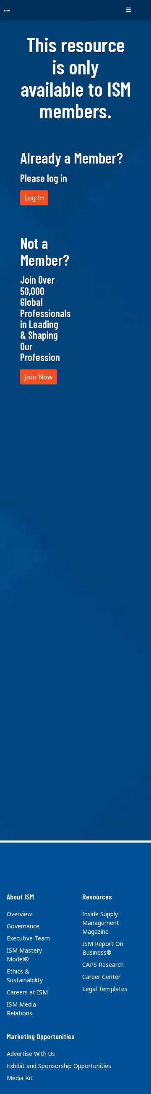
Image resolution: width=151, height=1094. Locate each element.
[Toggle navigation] (128, 10)
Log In (34, 197)
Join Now (38, 377)
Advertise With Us (31, 1054)
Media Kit (20, 1078)
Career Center (101, 977)
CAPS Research (103, 964)
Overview (19, 914)
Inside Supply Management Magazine (100, 922)
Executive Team (28, 938)
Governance (23, 926)
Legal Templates (105, 989)
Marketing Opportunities (41, 1036)
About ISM (20, 896)
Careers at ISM (27, 992)
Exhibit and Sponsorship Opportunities (59, 1066)
